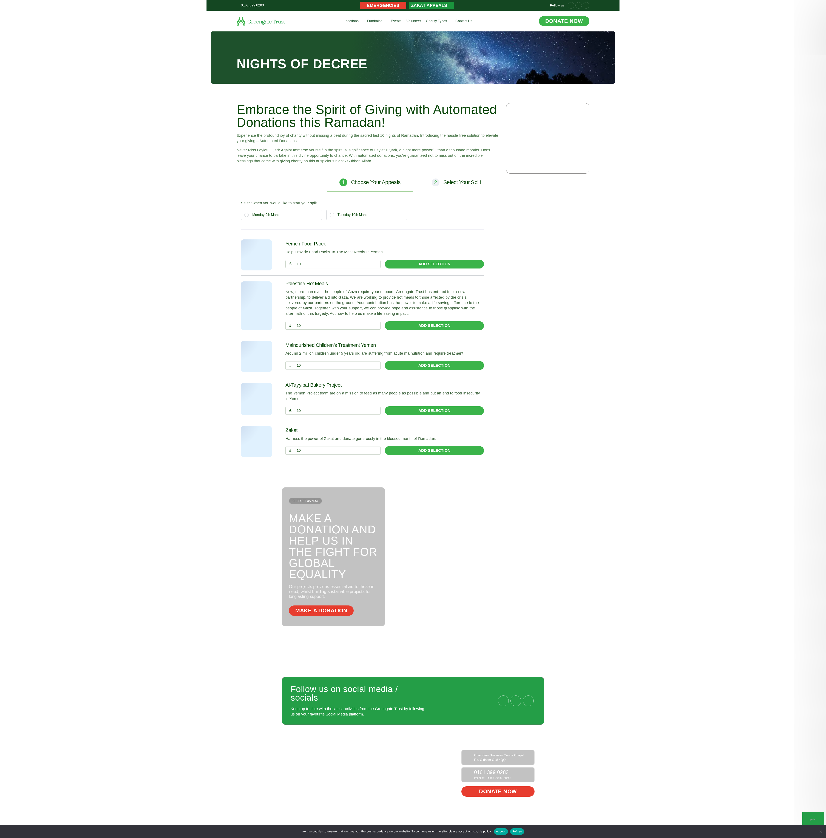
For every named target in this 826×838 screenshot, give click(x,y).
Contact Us (463, 21)
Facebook (392, 753)
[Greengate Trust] (261, 21)
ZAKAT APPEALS (429, 5)
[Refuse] (820, 831)
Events (396, 21)
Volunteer (413, 21)
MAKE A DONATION (321, 610)
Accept (501, 831)
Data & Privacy (442, 759)
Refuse (517, 831)
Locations (351, 21)
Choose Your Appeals (371, 182)
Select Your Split (457, 182)
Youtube (391, 759)
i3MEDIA (529, 818)
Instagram (392, 766)
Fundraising (347, 753)
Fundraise (374, 21)
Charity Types (436, 21)
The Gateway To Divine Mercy (314, 753)
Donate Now (564, 21)
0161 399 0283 (491, 772)
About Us (298, 759)
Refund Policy (442, 753)
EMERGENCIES (383, 5)
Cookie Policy (441, 766)
